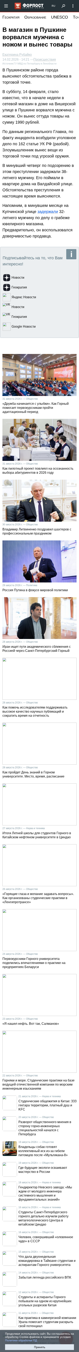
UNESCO (59, 17)
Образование (35, 17)
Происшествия (44, 59)
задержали (47, 211)
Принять (39, 1347)
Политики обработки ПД (21, 1340)
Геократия (10, 17)
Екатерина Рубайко (17, 54)
